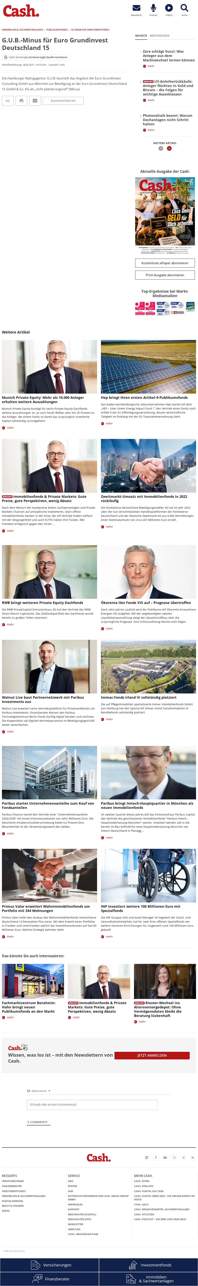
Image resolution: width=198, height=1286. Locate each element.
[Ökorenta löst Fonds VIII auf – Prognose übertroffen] (148, 572)
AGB (70, 1191)
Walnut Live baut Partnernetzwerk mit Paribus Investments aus (43, 699)
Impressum (75, 1204)
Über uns (74, 1229)
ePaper (72, 1186)
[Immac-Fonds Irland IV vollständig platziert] (148, 666)
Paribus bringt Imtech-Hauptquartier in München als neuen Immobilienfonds (147, 805)
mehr (151, 66)
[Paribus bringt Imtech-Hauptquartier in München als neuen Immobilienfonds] (148, 773)
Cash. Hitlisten (144, 1214)
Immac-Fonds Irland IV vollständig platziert (139, 697)
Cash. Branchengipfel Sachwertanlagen (161, 1209)
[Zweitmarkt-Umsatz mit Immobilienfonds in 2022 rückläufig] (148, 466)
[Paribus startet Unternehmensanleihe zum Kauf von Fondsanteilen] (49, 773)
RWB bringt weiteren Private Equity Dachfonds (42, 602)
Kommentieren (63, 100)
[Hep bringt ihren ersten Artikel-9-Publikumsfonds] (148, 367)
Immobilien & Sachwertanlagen (23, 1196)
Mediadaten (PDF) (79, 1219)
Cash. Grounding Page (83, 1234)
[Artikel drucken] (21, 101)
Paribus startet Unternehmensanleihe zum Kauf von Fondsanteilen (48, 805)
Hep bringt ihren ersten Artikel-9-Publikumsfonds (144, 397)
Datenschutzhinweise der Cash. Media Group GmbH (98, 1197)
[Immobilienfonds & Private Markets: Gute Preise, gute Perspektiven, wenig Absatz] (49, 466)
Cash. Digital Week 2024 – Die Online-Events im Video (164, 1197)
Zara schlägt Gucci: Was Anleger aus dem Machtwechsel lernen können (169, 55)
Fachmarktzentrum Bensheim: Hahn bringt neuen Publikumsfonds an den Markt (28, 1007)
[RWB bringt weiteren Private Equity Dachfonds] (49, 572)
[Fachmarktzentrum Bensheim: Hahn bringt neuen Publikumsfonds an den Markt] (33, 981)
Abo (70, 1181)
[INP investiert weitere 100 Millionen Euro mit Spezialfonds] (148, 875)
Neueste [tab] (141, 35)
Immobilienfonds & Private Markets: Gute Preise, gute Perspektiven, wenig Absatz (44, 498)
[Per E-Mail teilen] (35, 101)
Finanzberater (12, 1186)
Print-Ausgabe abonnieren (165, 275)
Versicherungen (13, 1181)
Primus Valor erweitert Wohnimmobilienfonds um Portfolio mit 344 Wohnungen (46, 908)
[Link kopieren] (8, 101)
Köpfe (6, 1211)
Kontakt (73, 1209)
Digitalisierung (12, 1201)
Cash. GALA (141, 1204)
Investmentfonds (14, 1191)
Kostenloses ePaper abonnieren (165, 263)
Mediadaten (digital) (82, 1214)
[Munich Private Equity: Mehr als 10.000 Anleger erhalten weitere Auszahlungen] (49, 367)
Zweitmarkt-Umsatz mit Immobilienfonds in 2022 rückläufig (144, 498)
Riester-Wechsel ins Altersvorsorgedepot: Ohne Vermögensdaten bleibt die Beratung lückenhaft (158, 1009)
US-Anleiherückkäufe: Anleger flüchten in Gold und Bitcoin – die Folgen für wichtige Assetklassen (168, 87)
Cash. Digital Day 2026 (148, 1191)
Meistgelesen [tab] (159, 35)
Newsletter (75, 1224)
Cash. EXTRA (141, 1181)
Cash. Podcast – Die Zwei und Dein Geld (160, 1219)
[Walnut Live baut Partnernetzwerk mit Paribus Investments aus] (49, 666)
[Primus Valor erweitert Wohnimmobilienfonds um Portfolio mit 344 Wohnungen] (49, 875)
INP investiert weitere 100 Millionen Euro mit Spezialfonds (140, 908)
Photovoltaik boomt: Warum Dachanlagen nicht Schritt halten (167, 119)
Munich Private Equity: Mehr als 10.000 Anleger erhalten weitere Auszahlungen (43, 399)
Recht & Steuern (13, 1206)
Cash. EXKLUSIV (143, 1186)
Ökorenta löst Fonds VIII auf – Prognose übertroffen (146, 602)
